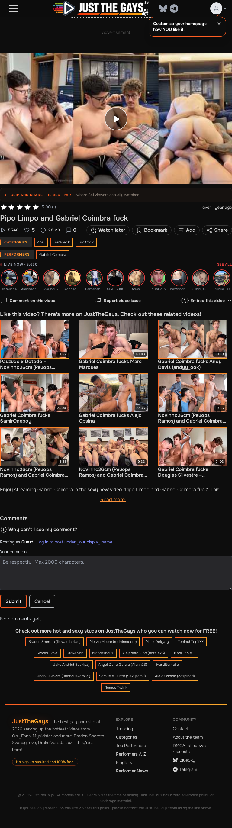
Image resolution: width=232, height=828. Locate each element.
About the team (188, 737)
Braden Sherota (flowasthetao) (54, 641)
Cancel (42, 601)
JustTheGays (30, 721)
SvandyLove (47, 653)
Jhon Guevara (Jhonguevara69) (63, 676)
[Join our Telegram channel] (174, 8)
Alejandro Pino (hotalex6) (143, 653)
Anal (41, 242)
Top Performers (131, 745)
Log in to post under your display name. (75, 542)
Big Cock (86, 242)
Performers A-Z (131, 754)
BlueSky (187, 760)
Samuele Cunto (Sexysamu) (122, 676)
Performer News (132, 771)
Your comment (14, 551)
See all (224, 264)
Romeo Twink (116, 687)
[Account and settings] (218, 8)
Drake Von (74, 653)
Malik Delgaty (157, 641)
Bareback (62, 242)
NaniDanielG (184, 653)
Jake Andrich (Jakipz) (71, 664)
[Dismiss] (219, 23)
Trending (124, 728)
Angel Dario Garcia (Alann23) (122, 664)
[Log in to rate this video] (19, 207)
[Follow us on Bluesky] (163, 8)
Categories (126, 737)
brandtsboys (102, 653)
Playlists (124, 762)
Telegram (188, 769)
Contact (180, 728)
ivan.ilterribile (167, 664)
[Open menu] (13, 8)
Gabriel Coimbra (52, 254)
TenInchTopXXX (191, 641)
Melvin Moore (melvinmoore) (113, 641)
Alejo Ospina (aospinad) (175, 676)
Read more (113, 499)
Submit (13, 601)
